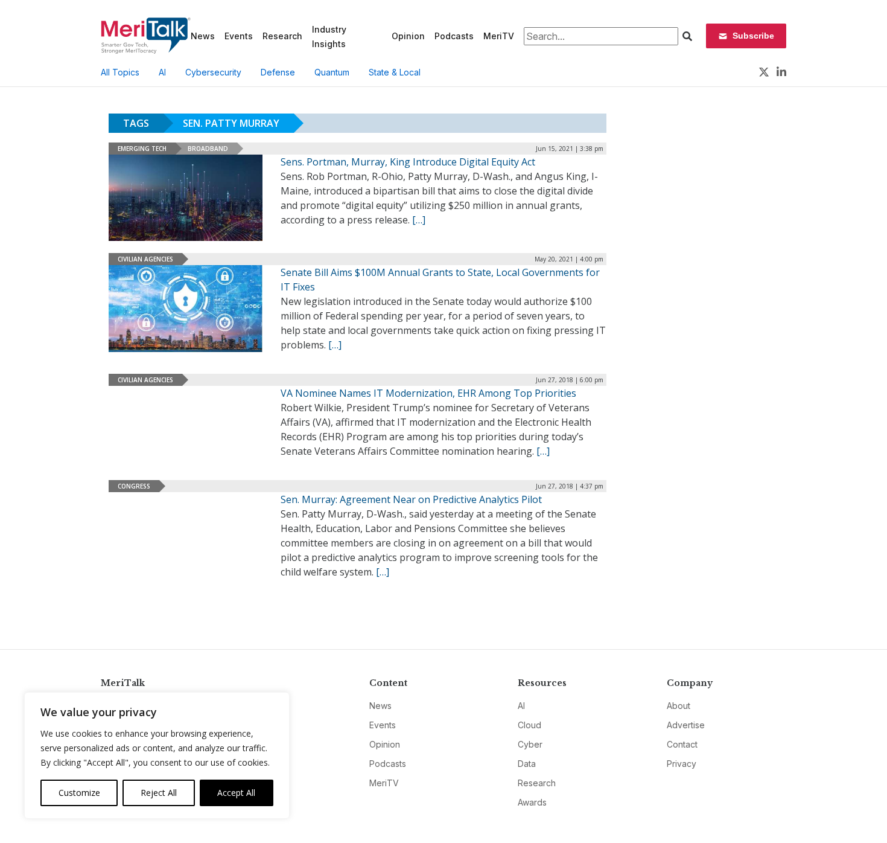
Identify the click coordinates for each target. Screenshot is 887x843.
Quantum (331, 72)
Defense (278, 72)
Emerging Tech (142, 148)
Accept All (236, 792)
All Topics (120, 72)
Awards (532, 802)
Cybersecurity (213, 72)
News (203, 36)
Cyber (530, 744)
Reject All (159, 792)
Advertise (686, 725)
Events (238, 36)
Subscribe (753, 35)
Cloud (529, 725)
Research (282, 36)
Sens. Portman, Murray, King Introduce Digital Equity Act (408, 161)
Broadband (208, 148)
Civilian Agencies (145, 259)
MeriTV (498, 36)
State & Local (395, 72)
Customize (79, 792)
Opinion (408, 36)
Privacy (681, 763)
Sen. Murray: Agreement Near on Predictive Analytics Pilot (411, 499)
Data (527, 763)
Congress (134, 486)
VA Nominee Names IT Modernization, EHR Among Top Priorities (428, 393)
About (678, 705)
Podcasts (454, 36)
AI (162, 72)
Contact (682, 744)
